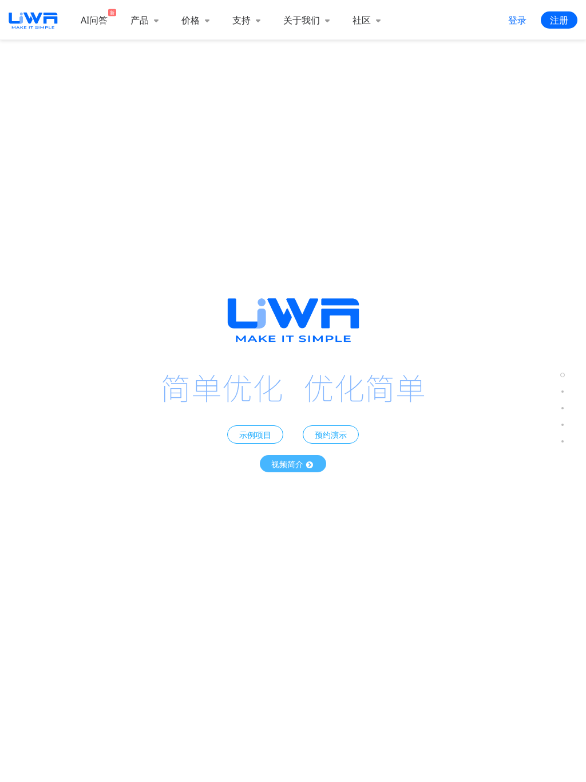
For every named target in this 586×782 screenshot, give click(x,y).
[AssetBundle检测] (562, 408)
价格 (191, 20)
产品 (140, 20)
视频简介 (288, 463)
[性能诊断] (562, 391)
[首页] (562, 375)
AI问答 (94, 20)
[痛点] (562, 424)
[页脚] (562, 441)
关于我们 (302, 20)
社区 (363, 20)
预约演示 (331, 434)
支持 (242, 20)
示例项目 (255, 434)
